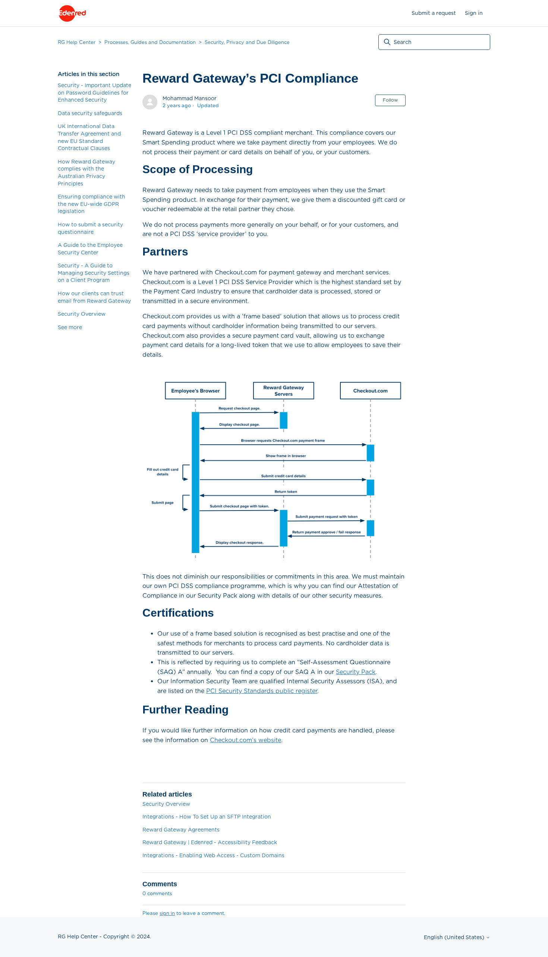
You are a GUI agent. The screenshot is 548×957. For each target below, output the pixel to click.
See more (70, 327)
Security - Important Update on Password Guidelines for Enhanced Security (94, 92)
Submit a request (434, 13)
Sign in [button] (474, 13)
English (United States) (455, 937)
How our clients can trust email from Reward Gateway (94, 297)
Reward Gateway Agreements (181, 830)
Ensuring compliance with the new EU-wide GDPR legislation (91, 204)
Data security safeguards (90, 113)
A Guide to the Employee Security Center (90, 248)
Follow (390, 100)
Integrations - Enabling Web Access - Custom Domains (213, 855)
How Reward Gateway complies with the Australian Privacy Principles (86, 173)
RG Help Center (76, 42)
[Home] (72, 13)
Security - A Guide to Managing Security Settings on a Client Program (93, 273)
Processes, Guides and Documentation (150, 42)
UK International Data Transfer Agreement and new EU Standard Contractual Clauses (89, 137)
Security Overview (81, 314)
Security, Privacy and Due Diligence (247, 42)
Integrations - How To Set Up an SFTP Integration (206, 817)
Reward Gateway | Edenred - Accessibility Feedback (209, 842)
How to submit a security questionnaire (90, 228)
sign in (167, 913)
